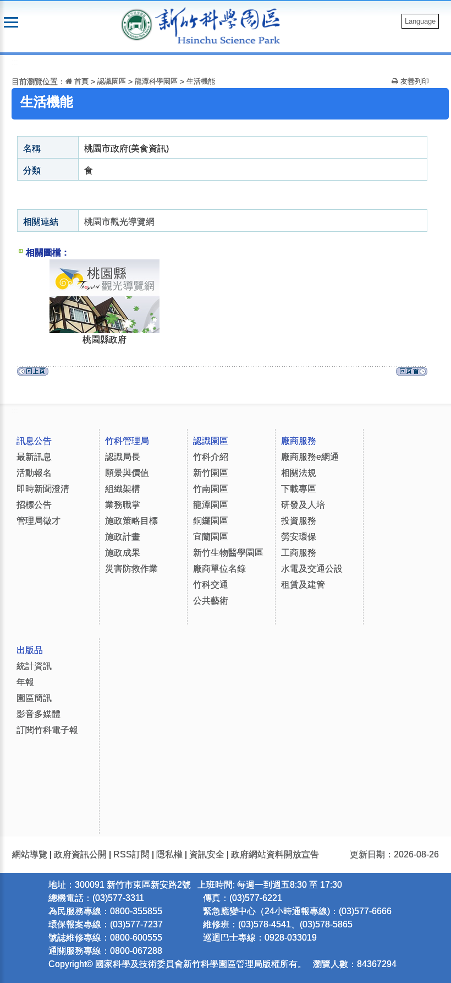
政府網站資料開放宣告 (275, 854)
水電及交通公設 (312, 568)
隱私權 (169, 854)
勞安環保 (298, 536)
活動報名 (34, 472)
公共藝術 (210, 600)
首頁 (80, 81)
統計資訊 (34, 666)
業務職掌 (122, 504)
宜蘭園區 (210, 536)
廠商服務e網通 (310, 456)
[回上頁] (32, 374)
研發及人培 (303, 504)
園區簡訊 (34, 698)
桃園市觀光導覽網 (119, 221)
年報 (25, 682)
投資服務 (298, 520)
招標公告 (34, 504)
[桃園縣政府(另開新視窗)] (105, 265)
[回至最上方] (411, 374)
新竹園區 (210, 472)
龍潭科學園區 (156, 81)
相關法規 (298, 472)
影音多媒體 (38, 714)
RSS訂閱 (131, 854)
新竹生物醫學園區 (228, 552)
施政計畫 (122, 536)
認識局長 (122, 456)
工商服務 (298, 552)
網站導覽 (29, 854)
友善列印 (413, 81)
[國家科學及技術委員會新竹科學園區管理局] (224, 25)
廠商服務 (298, 441)
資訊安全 (206, 854)
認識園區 (111, 81)
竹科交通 (210, 584)
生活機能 (200, 81)
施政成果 (122, 552)
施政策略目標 (131, 520)
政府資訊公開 (80, 854)
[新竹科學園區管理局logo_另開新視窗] (136, 24)
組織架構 (122, 488)
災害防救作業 (131, 568)
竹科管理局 (127, 441)
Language (420, 21)
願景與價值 (127, 472)
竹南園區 (210, 488)
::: (15, 62)
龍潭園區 (210, 504)
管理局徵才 (38, 520)
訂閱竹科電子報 (47, 730)
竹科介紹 (210, 456)
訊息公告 (34, 441)
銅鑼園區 (210, 520)
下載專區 (298, 488)
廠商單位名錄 (219, 568)
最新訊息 (34, 456)
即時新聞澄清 (42, 488)
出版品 (29, 650)
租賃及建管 (303, 584)
